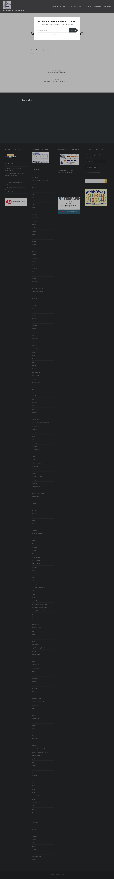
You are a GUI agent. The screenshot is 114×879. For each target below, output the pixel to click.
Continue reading (57, 35)
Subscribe (73, 30)
